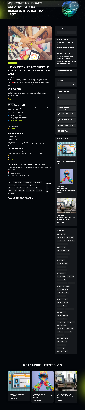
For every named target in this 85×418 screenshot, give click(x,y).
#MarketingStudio (12, 190)
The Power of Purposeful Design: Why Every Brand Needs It (65, 57)
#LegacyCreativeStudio (32, 187)
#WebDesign (11, 193)
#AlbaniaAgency (27, 182)
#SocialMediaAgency (62, 318)
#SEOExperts (21, 190)
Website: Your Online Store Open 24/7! (65, 43)
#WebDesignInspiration (62, 338)
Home (38, 4)
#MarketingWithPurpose (62, 299)
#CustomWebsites (61, 266)
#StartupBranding (30, 190)
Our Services (12, 128)
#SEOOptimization (61, 312)
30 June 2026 (61, 159)
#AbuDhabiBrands (12, 63)
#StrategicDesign (61, 328)
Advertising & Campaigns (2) (65, 97)
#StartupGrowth (70, 322)
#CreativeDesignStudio (62, 257)
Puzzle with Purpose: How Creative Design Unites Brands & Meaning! (65, 48)
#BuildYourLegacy (12, 185)
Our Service (52, 4)
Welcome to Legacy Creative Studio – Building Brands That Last (66, 62)
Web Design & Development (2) (63, 131)
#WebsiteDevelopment (62, 351)
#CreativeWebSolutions (62, 263)
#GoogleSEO (71, 283)
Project (58, 4)
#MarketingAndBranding (62, 292)
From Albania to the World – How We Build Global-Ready (66, 218)
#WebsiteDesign (61, 348)
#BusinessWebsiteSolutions (63, 250)
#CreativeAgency (22, 185)
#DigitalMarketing (32, 185)
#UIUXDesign (70, 328)
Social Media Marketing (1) (65, 120)
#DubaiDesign (11, 187)
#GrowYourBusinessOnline (63, 286)
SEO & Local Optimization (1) (65, 114)
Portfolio (11, 159)
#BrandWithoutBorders (62, 244)
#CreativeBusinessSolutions (63, 253)
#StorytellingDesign (61, 325)
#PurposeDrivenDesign (62, 302)
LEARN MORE (13, 398)
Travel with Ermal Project (15, 155)
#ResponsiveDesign (61, 305)
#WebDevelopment (61, 344)
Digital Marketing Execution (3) (63, 108)
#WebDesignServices (62, 341)
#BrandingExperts (37, 182)
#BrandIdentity (70, 237)
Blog (63, 4)
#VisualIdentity (68, 331)
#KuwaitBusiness (21, 187)
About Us (44, 4)
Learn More (60, 166)
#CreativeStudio (60, 260)
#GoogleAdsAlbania (61, 283)
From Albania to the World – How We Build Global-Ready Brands (66, 52)
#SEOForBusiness (69, 309)
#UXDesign (39, 190)
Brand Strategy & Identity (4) (63, 102)
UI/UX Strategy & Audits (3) (66, 125)
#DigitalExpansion (61, 273)
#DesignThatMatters (61, 270)
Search (60, 28)
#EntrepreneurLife (61, 279)
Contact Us (69, 4)
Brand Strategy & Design (15, 122)
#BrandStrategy (70, 240)
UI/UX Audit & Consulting (15, 120)
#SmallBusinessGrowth (62, 315)
